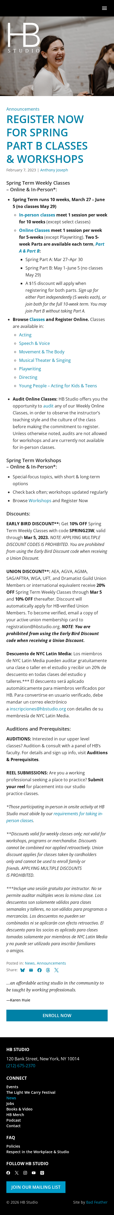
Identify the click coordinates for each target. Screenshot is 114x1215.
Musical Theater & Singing (45, 360)
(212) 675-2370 (20, 1066)
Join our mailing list (35, 1187)
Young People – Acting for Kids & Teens (58, 386)
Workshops (40, 501)
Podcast (13, 1120)
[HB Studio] (11, 8)
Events (12, 1086)
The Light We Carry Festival (30, 1092)
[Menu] (104, 7)
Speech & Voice (34, 343)
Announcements (23, 109)
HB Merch (15, 1114)
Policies (13, 1146)
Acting (25, 335)
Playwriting (30, 369)
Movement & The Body (41, 352)
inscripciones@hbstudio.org (38, 709)
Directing (28, 377)
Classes (37, 319)
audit (48, 406)
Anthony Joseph (54, 169)
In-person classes (37, 215)
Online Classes (34, 230)
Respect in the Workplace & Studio (37, 1151)
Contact (13, 1125)
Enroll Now (57, 1015)
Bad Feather (97, 1202)
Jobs (10, 1103)
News (30, 963)
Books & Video (19, 1109)
